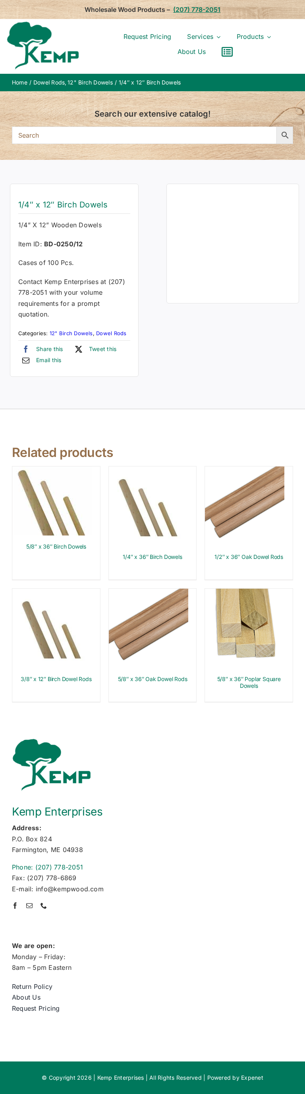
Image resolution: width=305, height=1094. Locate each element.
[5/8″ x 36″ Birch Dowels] (52, 472)
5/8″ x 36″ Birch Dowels (56, 546)
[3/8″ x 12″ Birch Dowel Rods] (52, 594)
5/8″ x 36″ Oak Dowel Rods (152, 679)
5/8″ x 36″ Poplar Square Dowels (249, 682)
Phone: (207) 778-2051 (47, 867)
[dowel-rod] (232, 243)
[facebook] (15, 905)
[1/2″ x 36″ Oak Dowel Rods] (244, 472)
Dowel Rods (111, 333)
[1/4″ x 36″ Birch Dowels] (148, 472)
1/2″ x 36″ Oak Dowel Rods (248, 556)
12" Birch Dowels (71, 333)
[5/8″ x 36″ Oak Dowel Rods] (148, 594)
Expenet (252, 1077)
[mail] (29, 905)
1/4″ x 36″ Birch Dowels (152, 556)
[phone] (44, 905)
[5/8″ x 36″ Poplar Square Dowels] (244, 594)
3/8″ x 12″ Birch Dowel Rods (56, 679)
